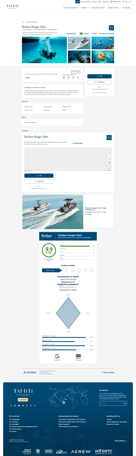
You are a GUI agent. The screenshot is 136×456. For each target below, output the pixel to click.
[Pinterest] (30, 405)
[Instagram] (15, 405)
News (77, 1)
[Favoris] (124, 1)
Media (99, 1)
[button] (129, 2)
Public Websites (119, 440)
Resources (105, 1)
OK (125, 403)
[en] (129, 2)
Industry (94, 1)
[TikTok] (26, 405)
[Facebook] (11, 405)
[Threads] (34, 405)
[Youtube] (19, 405)
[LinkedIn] (23, 405)
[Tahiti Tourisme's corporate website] (12, 7)
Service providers (85, 1)
